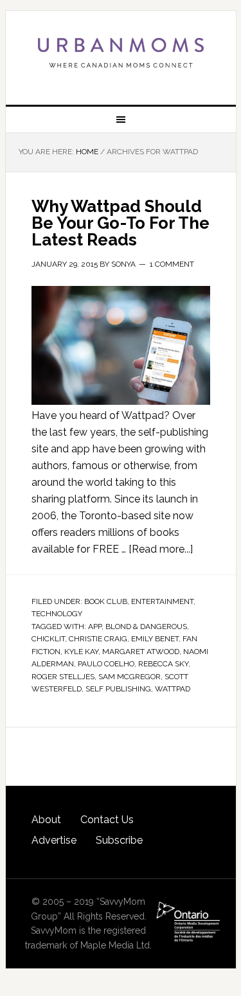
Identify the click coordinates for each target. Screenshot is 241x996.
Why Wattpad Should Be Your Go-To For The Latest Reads (120, 223)
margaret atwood (140, 651)
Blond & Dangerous (146, 626)
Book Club (105, 601)
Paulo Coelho (106, 663)
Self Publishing (118, 688)
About (46, 820)
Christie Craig (98, 638)
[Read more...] (161, 549)
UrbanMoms (121, 53)
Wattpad (172, 688)
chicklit (48, 638)
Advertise (53, 840)
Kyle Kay (81, 651)
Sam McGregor (129, 676)
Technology (56, 613)
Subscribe (119, 840)
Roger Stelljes (62, 676)
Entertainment (162, 601)
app (95, 626)
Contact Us (107, 820)
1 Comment (172, 264)
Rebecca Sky (163, 663)
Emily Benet (155, 638)
